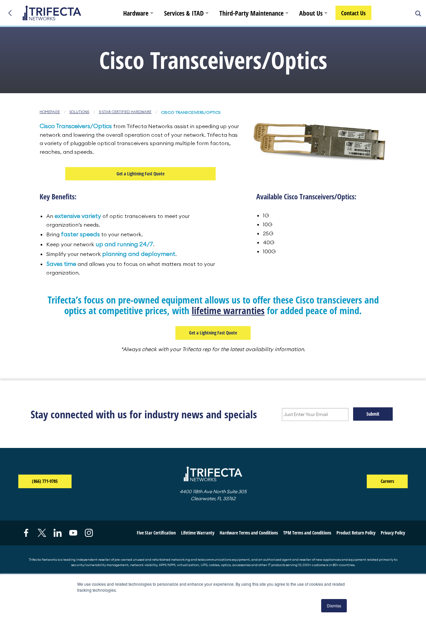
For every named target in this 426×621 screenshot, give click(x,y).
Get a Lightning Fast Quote (140, 173)
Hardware (135, 13)
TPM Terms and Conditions (307, 532)
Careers (387, 481)
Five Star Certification (156, 532)
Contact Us (353, 13)
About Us (310, 13)
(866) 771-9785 (51, 481)
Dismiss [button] (334, 605)
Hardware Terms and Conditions (249, 532)
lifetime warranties (228, 310)
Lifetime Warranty (197, 532)
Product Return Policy (355, 532)
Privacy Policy (393, 532)
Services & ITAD (184, 13)
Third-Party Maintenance (251, 13)
